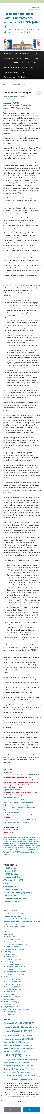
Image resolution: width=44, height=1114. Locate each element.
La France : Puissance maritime (14, 926)
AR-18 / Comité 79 (12, 984)
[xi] (4, 812)
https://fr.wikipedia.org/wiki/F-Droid (20, 802)
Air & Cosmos (10, 895)
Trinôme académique (13, 949)
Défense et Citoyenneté (14, 967)
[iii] (4, 777)
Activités (18, 58)
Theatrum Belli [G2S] (13, 880)
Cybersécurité (9, 1039)
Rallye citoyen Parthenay (12, 916)
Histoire (21, 1051)
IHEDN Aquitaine (11, 874)
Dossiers (27, 58)
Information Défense (13, 974)
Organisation (14, 1062)
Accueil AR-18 (24, 53)
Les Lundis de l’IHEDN (11, 63)
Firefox (27, 845)
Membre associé (9, 999)
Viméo (12, 852)
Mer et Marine (10, 886)
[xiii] (5, 820)
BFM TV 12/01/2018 (13, 790)
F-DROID (14, 845)
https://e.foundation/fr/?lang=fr (18, 800)
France (30, 1048)
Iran (27, 1059)
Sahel (31, 1069)
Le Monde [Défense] (13, 889)
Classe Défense (11, 939)
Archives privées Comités (30, 67)
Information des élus (13, 942)
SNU (10, 969)
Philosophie (24, 1062)
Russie (8, 1069)
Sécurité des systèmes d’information (15, 72)
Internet (20, 837)
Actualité (14, 837)
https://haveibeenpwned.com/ (19, 795)
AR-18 (18, 1023)
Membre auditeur (29, 837)
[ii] (4, 772)
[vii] (4, 800)
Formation (8, 1048)
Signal (35, 850)
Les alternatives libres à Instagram (18, 805)
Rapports (9, 991)
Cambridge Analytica (19, 841)
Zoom (33, 852)
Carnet (28, 1023)
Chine (18, 1026)
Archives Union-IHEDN (29, 63)
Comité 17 (22, 1031)
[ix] (4, 805)
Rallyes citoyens (12, 947)
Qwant (13, 850)
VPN (16, 852)
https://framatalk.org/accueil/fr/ (18, 822)
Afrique (8, 1022)
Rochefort (27, 1065)
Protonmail (7, 850)
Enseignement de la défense (16, 971)
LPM (5, 1062)
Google (37, 845)
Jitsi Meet (29, 848)
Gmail (32, 845)
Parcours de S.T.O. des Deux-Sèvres (16, 919)
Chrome (29, 841)
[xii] (4, 815)
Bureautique (10, 1011)
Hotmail (16, 848)
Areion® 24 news (12, 901)
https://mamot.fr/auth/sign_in (14, 810)
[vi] (4, 797)
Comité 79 (8, 1035)
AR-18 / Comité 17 (12, 982)
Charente (7, 1027)
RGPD (31, 850)
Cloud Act (36, 841)
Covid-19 (27, 1035)
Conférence (10, 956)
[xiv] (4, 822)
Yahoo (28, 852)
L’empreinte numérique (17, 92)
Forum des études (20, 1048)
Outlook (35, 848)
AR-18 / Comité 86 (12, 987)
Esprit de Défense (12, 1042)
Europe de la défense (13, 1045)
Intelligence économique (15, 944)
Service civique (11, 1072)
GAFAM (6, 1051)
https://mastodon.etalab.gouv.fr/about (19, 807)
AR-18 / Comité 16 (12, 979)
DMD (18, 1039)
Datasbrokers (14, 843)
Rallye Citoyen (12, 1065)
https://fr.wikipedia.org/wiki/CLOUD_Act (21, 820)
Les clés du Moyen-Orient (15, 898)
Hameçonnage (8, 848)
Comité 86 (17, 1035)
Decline (12, 1110)
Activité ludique (11, 954)
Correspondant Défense (14, 964)
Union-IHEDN (8, 58)
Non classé (7, 1004)
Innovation (26, 1056)
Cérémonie (10, 937)
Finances (28, 1045)
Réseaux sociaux (22, 850)
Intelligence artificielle (14, 1059)
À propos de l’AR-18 (10, 53)
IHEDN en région (12, 989)
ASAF (7, 883)
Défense (28, 1038)
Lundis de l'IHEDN (10, 996)
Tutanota (6, 852)
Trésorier (34, 1075)
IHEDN (35, 53)
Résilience (21, 1068)
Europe (25, 1042)
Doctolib (22, 843)
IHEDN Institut (10, 867)
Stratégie (24, 1072)
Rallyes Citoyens (9, 1006)
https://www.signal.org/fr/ (15, 812)
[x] (4, 807)
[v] (4, 792)
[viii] (5, 802)
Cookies (6, 843)
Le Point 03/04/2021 (13, 797)
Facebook (21, 845)
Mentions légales (23, 77)
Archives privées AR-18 (11, 67)
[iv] (4, 790)
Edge (27, 843)
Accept (31, 1110)
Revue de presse (9, 77)
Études (36, 58)
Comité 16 (7, 1032)
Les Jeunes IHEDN (12, 877)
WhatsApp (21, 852)
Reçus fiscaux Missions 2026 (13, 914)
